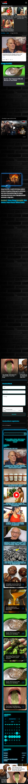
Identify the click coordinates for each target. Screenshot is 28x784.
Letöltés (3, 186)
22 (17, 736)
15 (17, 733)
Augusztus (12, 719)
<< (5, 719)
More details (20, 83)
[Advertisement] (14, 100)
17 (5, 736)
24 (5, 740)
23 (19, 736)
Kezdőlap (3, 33)
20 (12, 736)
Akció (8, 33)
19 (9, 736)
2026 (12, 721)
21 (14, 736)
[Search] (25, 434)
